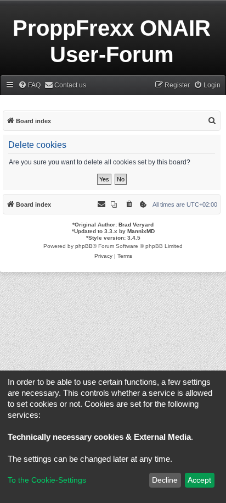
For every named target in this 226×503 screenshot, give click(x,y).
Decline (165, 480)
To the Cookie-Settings (47, 480)
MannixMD (141, 231)
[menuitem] (29, 85)
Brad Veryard (136, 225)
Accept (199, 480)
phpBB (84, 246)
